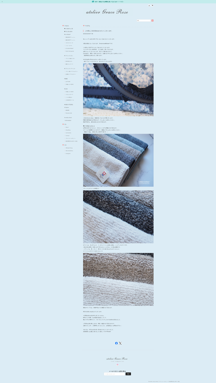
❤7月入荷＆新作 (68, 31)
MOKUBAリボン (69, 61)
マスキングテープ (69, 94)
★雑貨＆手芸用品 (68, 104)
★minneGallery (69, 150)
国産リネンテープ (69, 64)
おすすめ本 (68, 81)
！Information (67, 120)
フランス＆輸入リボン (70, 58)
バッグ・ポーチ (69, 45)
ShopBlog (68, 130)
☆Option (66, 107)
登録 (128, 374)
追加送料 (67, 110)
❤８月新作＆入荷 (68, 28)
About (67, 127)
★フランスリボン (68, 55)
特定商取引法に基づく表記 (71, 141)
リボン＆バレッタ (69, 42)
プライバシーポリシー (71, 138)
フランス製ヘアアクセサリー (72, 71)
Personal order (69, 113)
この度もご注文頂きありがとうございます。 (99, 31)
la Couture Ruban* (69, 48)
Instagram (68, 153)
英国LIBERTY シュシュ (70, 37)
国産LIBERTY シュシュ (70, 40)
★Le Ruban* (67, 34)
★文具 (66, 89)
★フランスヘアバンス (69, 68)
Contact (68, 135)
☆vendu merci (68, 117)
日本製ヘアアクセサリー (71, 74)
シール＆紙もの (69, 97)
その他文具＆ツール (70, 100)
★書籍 (66, 78)
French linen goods (70, 51)
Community (68, 132)
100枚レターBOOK (69, 84)
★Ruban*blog (69, 148)
